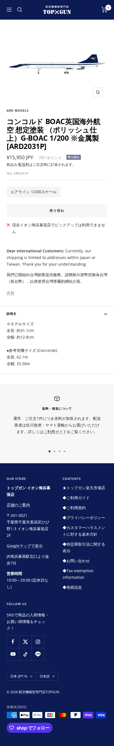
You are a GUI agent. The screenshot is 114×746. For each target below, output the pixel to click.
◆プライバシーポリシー (84, 517)
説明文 (12, 314)
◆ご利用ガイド (76, 497)
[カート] (104, 9)
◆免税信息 (72, 587)
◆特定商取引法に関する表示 (84, 547)
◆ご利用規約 (74, 507)
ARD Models (18, 110)
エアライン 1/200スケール (34, 191)
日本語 (45, 676)
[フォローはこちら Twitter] (25, 641)
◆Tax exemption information (78, 574)
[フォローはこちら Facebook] (13, 641)
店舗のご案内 (18, 504)
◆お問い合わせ (76, 560)
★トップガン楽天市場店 (84, 487)
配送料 (23, 164)
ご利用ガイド (55, 431)
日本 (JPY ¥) (18, 676)
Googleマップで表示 (25, 545)
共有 (10, 292)
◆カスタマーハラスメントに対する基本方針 (84, 531)
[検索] (19, 9)
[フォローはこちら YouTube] (13, 654)
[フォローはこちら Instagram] (38, 641)
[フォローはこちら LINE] (38, 654)
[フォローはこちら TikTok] (25, 654)
